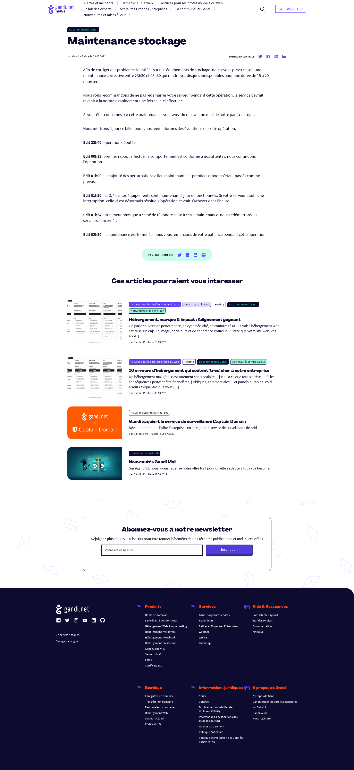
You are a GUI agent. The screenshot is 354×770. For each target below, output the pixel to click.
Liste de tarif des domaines (161, 620)
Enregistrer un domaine (159, 696)
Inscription (229, 549)
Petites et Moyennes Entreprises (218, 626)
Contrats (204, 702)
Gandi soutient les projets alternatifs (275, 702)
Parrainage (205, 643)
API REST (258, 632)
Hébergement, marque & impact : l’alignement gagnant (185, 320)
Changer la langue (67, 641)
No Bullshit (259, 707)
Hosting (219, 304)
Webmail (204, 632)
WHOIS (203, 637)
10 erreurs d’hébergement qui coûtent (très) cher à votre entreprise (199, 371)
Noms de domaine (156, 615)
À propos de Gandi (264, 696)
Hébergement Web (156, 713)
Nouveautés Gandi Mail (153, 462)
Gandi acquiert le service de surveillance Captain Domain (187, 422)
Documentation (262, 626)
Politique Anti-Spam (211, 732)
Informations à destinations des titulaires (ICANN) (218, 719)
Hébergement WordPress (160, 632)
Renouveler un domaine (160, 707)
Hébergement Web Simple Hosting (166, 626)
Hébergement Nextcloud (160, 637)
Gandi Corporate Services (214, 615)
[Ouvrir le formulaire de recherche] (262, 9)
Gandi (75, 56)
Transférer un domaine (159, 702)
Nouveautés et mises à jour (147, 311)
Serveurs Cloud (154, 718)
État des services (263, 620)
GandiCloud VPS (155, 649)
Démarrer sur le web (196, 304)
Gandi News (141, 434)
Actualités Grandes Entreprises (149, 412)
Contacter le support (265, 615)
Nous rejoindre (262, 718)
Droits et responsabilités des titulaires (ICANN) (216, 709)
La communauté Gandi (83, 29)
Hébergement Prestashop (160, 643)
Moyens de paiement (211, 726)
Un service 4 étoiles (67, 635)
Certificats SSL (153, 665)
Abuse (202, 696)
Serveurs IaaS (153, 654)
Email (148, 660)
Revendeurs (206, 620)
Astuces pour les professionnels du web (155, 304)
